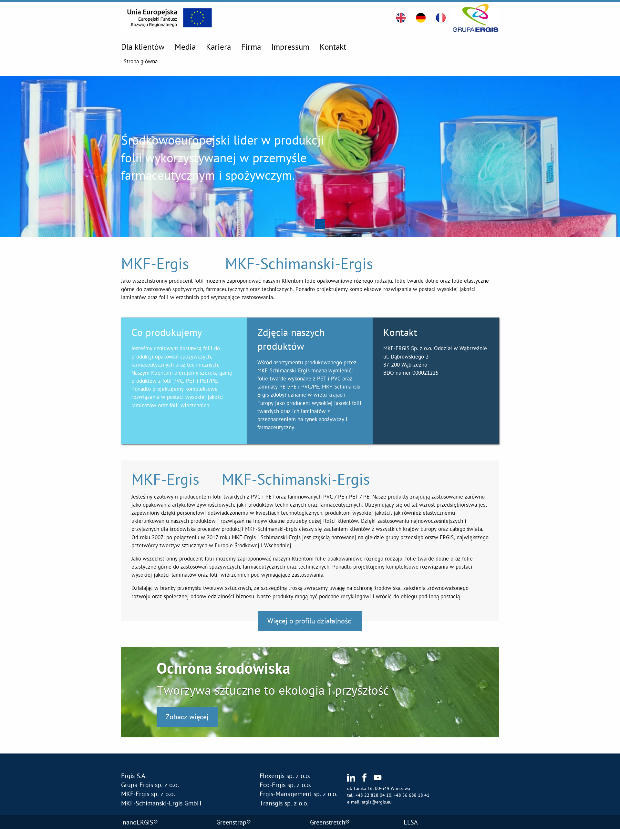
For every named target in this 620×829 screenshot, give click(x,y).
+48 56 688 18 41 (411, 795)
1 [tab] (278, 222)
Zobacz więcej (187, 717)
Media (185, 47)
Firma (251, 47)
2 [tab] (298, 222)
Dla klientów (142, 47)
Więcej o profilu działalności (310, 620)
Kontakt (333, 47)
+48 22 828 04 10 (373, 795)
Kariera (218, 47)
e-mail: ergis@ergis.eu (369, 802)
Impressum (290, 47)
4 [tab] (339, 222)
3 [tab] (318, 222)
